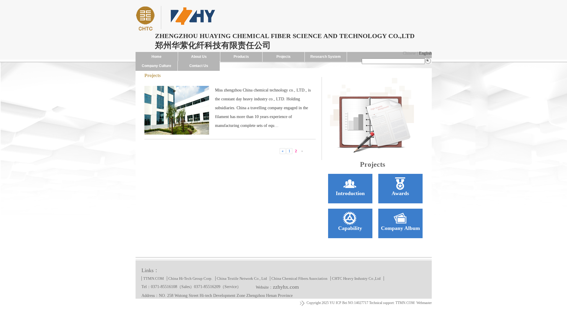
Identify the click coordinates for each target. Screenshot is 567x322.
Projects (283, 57)
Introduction (350, 193)
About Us (199, 57)
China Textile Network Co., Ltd (242, 278)
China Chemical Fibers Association (299, 278)
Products (241, 57)
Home (156, 57)
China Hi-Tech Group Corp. (190, 278)
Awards (400, 193)
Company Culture (156, 66)
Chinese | (410, 53)
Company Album (400, 228)
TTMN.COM (153, 278)
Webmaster (424, 303)
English (425, 53)
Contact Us (198, 66)
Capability (350, 228)
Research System (325, 57)
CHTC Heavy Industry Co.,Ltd (356, 278)
